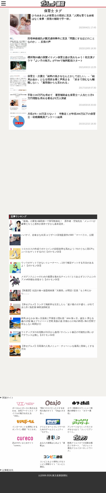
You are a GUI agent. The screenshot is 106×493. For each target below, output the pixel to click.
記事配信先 (7, 470)
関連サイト (7, 398)
